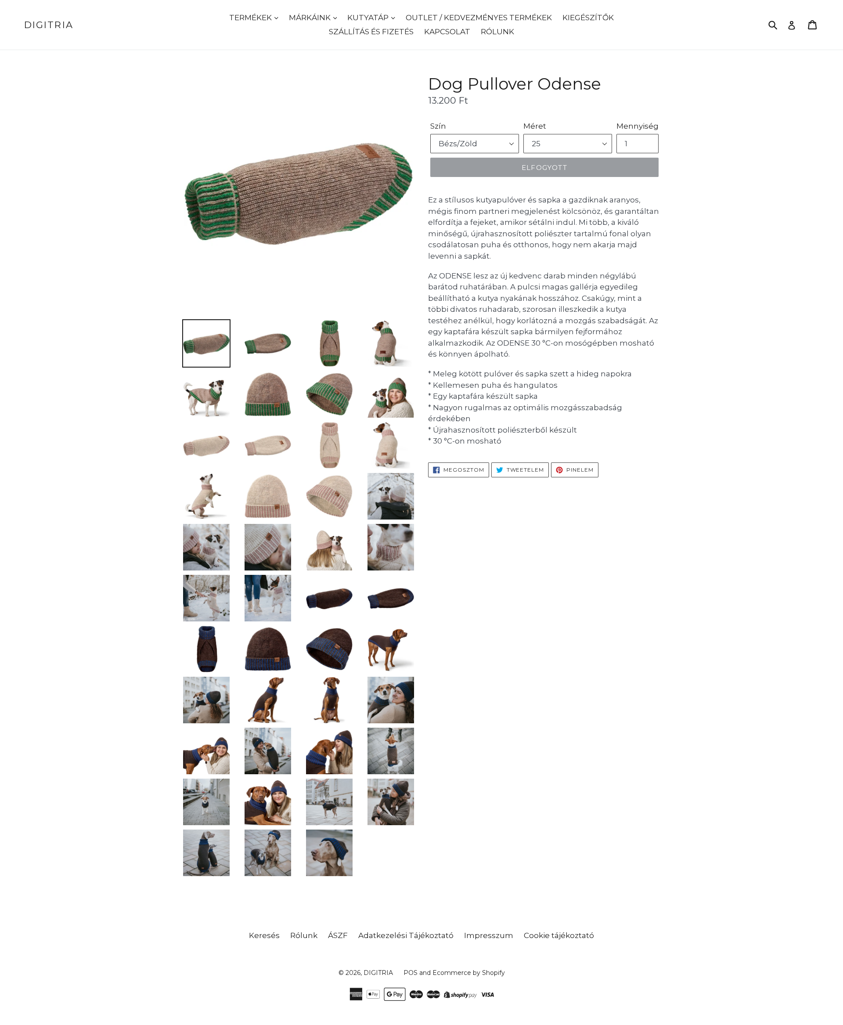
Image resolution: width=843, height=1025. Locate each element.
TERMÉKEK (251, 17)
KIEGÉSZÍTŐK (588, 17)
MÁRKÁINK (310, 17)
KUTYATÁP (368, 17)
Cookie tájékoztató (559, 935)
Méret (534, 126)
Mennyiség (637, 126)
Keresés (264, 935)
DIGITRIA (48, 24)
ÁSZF (338, 935)
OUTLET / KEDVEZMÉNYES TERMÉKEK (479, 17)
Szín (438, 126)
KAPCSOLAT (447, 31)
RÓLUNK (497, 31)
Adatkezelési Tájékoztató (406, 935)
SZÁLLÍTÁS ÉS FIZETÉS (371, 31)
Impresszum (488, 935)
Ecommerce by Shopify (468, 973)
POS (410, 973)
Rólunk (303, 935)
